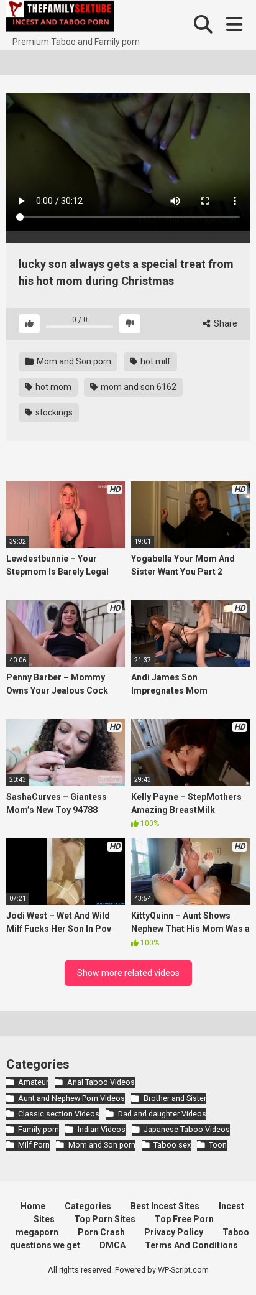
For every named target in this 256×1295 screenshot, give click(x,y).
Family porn (38, 1129)
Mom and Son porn (73, 361)
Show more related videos (128, 973)
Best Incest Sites (164, 1206)
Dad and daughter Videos (162, 1113)
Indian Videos (101, 1129)
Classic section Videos (58, 1113)
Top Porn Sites (104, 1219)
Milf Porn (34, 1144)
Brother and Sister (175, 1098)
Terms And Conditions (191, 1245)
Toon (218, 1144)
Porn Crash (101, 1232)
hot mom (52, 387)
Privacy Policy (173, 1232)
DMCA (112, 1245)
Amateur (33, 1082)
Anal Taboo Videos (100, 1082)
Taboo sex (172, 1144)
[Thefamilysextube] (60, 17)
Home (33, 1206)
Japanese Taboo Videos (187, 1129)
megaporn (37, 1232)
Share (224, 323)
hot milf (155, 361)
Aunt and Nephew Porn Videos (71, 1098)
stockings (53, 412)
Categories (88, 1206)
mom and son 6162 (137, 387)
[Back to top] (233, 1270)
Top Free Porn (184, 1219)
